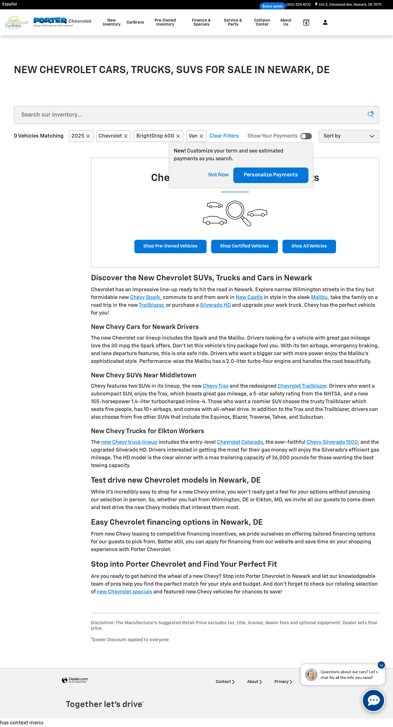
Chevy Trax (215, 386)
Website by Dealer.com (75, 680)
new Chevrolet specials (124, 592)
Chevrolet (110, 136)
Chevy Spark (145, 297)
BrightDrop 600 (155, 136)
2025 (77, 136)
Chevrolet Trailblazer (302, 386)
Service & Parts (233, 22)
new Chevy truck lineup (129, 442)
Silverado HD (215, 305)
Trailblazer (151, 305)
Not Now (218, 175)
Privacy (281, 682)
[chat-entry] (373, 700)
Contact (223, 682)
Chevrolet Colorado (240, 442)
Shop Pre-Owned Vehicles (170, 246)
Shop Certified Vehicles (244, 246)
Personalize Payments (271, 175)
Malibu (319, 297)
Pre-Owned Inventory (165, 22)
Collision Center (262, 22)
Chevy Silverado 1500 (332, 442)
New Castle (249, 297)
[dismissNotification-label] (381, 665)
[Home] (16, 22)
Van (193, 136)
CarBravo (135, 22)
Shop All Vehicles (309, 246)
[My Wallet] (306, 22)
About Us (285, 22)
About (252, 682)
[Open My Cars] (324, 22)
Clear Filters (224, 136)
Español (9, 4)
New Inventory (112, 22)
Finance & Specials (201, 22)
